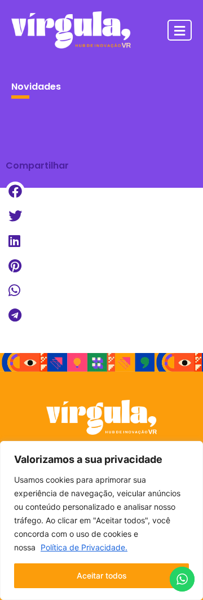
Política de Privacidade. (84, 547)
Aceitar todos (102, 575)
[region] (101, 520)
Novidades (36, 86)
